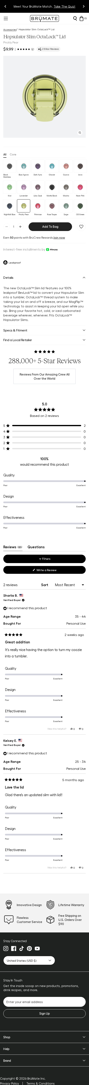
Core (13, 154)
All (4, 154)
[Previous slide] (5, 6)
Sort (45, 585)
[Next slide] (84, 6)
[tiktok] (21, 948)
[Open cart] (81, 18)
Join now (59, 237)
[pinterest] (29, 948)
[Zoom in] (79, 132)
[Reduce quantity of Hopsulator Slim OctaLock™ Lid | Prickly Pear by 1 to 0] (6, 226)
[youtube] (37, 948)
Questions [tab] (36, 548)
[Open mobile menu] (5, 18)
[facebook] (13, 948)
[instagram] (5, 948)
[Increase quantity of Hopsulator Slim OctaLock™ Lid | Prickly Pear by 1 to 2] (20, 226)
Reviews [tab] (13, 548)
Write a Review (52, 571)
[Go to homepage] (44, 18)
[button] (44, 97)
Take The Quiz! (64, 6)
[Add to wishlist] (81, 226)
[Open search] (74, 18)
